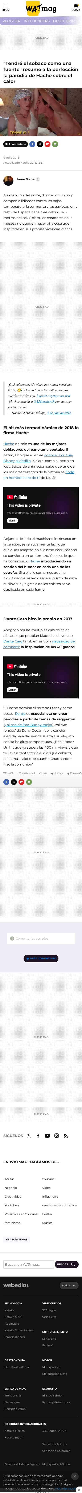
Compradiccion (15, 1408)
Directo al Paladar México (22, 1464)
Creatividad (27, 773)
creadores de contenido (59, 1205)
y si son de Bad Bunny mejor (28, 725)
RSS (65, 1135)
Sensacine (49, 1338)
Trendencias (13, 1395)
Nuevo (75, 10)
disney (58, 773)
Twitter (40, 144)
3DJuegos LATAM (54, 1430)
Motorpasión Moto (54, 1373)
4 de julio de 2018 (59, 412)
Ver (43, 958)
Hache (8, 444)
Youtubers (12, 1205)
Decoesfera (12, 1402)
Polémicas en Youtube (21, 1214)
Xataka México (15, 1430)
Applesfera (12, 1323)
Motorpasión (51, 1367)
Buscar (63, 1264)
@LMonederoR (44, 401)
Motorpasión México (56, 1464)
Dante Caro (12, 641)
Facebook (32, 144)
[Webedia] (16, 1288)
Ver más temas (17, 1239)
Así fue (10, 1179)
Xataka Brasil (13, 1437)
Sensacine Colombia (56, 1450)
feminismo (13, 1223)
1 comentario (17, 144)
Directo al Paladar (17, 1367)
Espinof (47, 1345)
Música (47, 1223)
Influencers (37, 21)
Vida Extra (49, 1317)
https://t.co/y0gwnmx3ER (53, 395)
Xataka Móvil (13, 1317)
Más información (66, 1488)
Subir (66, 1285)
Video (43, 773)
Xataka (9, 1310)
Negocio (11, 1188)
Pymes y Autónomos (56, 1402)
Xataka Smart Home (19, 1330)
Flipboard (47, 144)
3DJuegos (49, 1310)
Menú (5, 10)
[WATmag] (41, 8)
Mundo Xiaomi (15, 1337)
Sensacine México (54, 1444)
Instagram (56, 1135)
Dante (20, 714)
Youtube (47, 1135)
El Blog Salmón (52, 1395)
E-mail (55, 144)
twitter (47, 1214)
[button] (28, 179)
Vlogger (11, 21)
